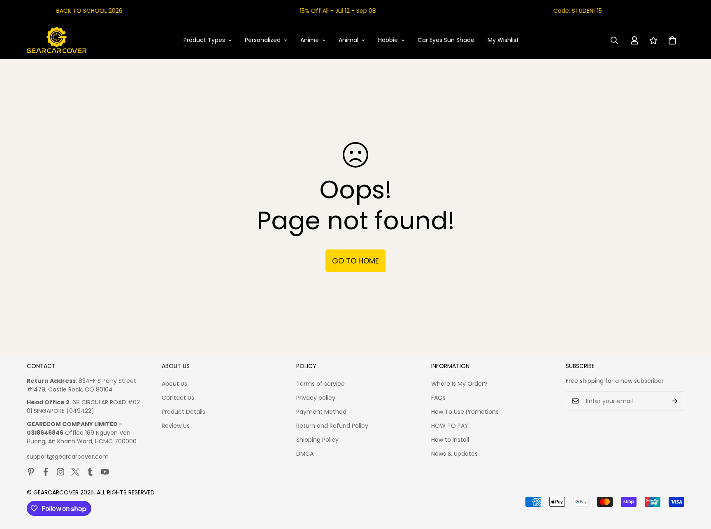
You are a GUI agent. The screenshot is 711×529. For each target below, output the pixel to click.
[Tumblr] (90, 472)
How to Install (450, 440)
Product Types (204, 40)
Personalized (263, 40)
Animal (348, 40)
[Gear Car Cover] (56, 40)
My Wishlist (503, 40)
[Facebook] (45, 472)
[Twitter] (75, 472)
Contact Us (178, 398)
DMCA (305, 454)
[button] (672, 40)
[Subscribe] (675, 401)
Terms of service (320, 384)
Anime (309, 40)
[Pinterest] (30, 472)
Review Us (176, 426)
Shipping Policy (317, 440)
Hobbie (388, 40)
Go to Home (355, 261)
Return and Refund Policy (332, 426)
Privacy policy (315, 398)
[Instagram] (60, 472)
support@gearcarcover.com (68, 456)
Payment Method (321, 412)
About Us (174, 384)
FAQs (438, 398)
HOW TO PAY (449, 426)
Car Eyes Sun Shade (446, 40)
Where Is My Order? (459, 384)
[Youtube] (105, 472)
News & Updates (454, 454)
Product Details (183, 412)
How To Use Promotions (465, 412)
